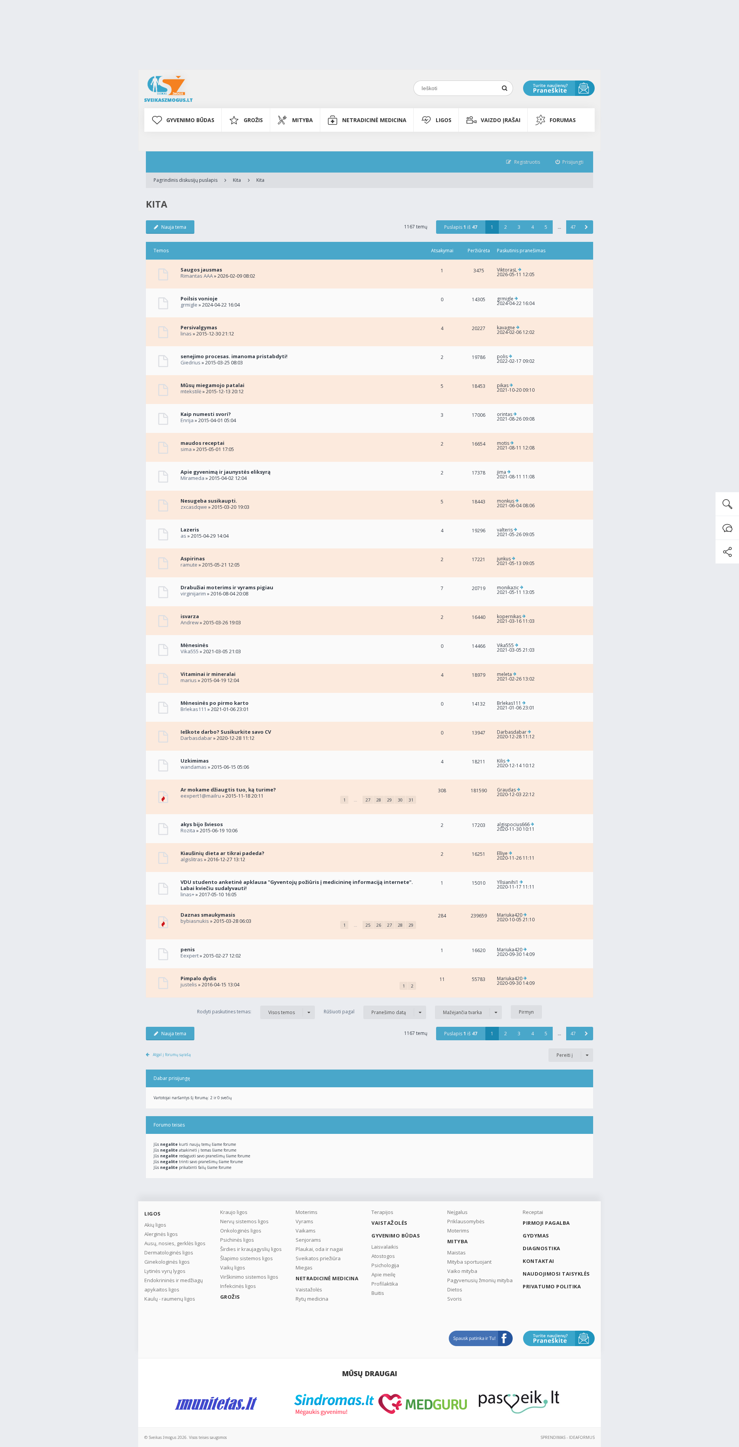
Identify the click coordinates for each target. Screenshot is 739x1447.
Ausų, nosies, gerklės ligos (175, 1243)
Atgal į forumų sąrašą (172, 1054)
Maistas (456, 1252)
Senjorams (308, 1239)
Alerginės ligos (161, 1234)
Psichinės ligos (237, 1239)
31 (411, 800)
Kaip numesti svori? (206, 414)
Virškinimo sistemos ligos (249, 1276)
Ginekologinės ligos (167, 1261)
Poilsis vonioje (199, 298)
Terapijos (382, 1212)
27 (368, 800)
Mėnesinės (194, 645)
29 (389, 800)
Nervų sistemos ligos (244, 1221)
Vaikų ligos (232, 1267)
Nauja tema (173, 227)
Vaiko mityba (462, 1271)
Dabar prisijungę (172, 1078)
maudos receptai (202, 442)
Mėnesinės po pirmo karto (215, 702)
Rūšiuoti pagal (365, 1011)
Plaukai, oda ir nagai (319, 1249)
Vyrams (304, 1221)
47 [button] (573, 227)
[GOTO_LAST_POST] (520, 270)
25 (368, 925)
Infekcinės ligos (238, 1286)
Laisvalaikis (384, 1246)
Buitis (377, 1292)
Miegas (304, 1267)
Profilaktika (384, 1283)
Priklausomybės (466, 1221)
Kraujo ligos (233, 1212)
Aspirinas (193, 558)
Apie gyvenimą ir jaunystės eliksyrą (226, 471)
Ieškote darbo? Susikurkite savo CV (226, 731)
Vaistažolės (309, 1289)
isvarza (190, 616)
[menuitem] (570, 162)
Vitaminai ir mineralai (208, 674)
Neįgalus (457, 1212)
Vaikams (306, 1230)
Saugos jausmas (201, 269)
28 (378, 800)
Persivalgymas (199, 327)
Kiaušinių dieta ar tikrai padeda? (222, 853)
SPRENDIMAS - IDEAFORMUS (567, 1437)
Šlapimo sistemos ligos (246, 1258)
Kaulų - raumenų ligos (169, 1298)
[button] (586, 227)
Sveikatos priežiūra (318, 1258)
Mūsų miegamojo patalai (212, 385)
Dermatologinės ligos (168, 1252)
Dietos (454, 1289)
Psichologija (385, 1265)
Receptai (533, 1212)
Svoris (454, 1298)
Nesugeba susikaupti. (209, 500)
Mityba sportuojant (469, 1261)
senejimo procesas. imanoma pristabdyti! (234, 356)
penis (188, 949)
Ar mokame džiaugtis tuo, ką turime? (228, 789)
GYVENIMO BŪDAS (190, 120)
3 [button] (519, 227)
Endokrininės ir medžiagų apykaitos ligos (173, 1285)
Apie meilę (383, 1274)
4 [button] (532, 227)
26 (378, 925)
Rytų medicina (312, 1298)
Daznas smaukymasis (208, 914)
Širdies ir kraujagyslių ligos (251, 1249)
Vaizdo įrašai (500, 120)
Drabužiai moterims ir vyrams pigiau (227, 587)
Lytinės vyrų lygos (165, 1271)
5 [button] (546, 227)
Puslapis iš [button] (460, 227)
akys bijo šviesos (202, 824)
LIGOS (443, 120)
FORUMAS (563, 120)
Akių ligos (155, 1224)
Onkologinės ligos (240, 1230)
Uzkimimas (195, 760)
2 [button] (505, 227)
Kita (237, 180)
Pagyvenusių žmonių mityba (480, 1280)
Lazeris (190, 529)
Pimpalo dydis (198, 978)
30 (400, 800)
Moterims (307, 1212)
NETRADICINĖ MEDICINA (374, 120)
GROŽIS (253, 120)
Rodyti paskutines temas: (246, 1011)
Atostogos (383, 1256)
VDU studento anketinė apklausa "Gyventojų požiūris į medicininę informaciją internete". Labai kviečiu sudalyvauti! (297, 885)
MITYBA (302, 120)
